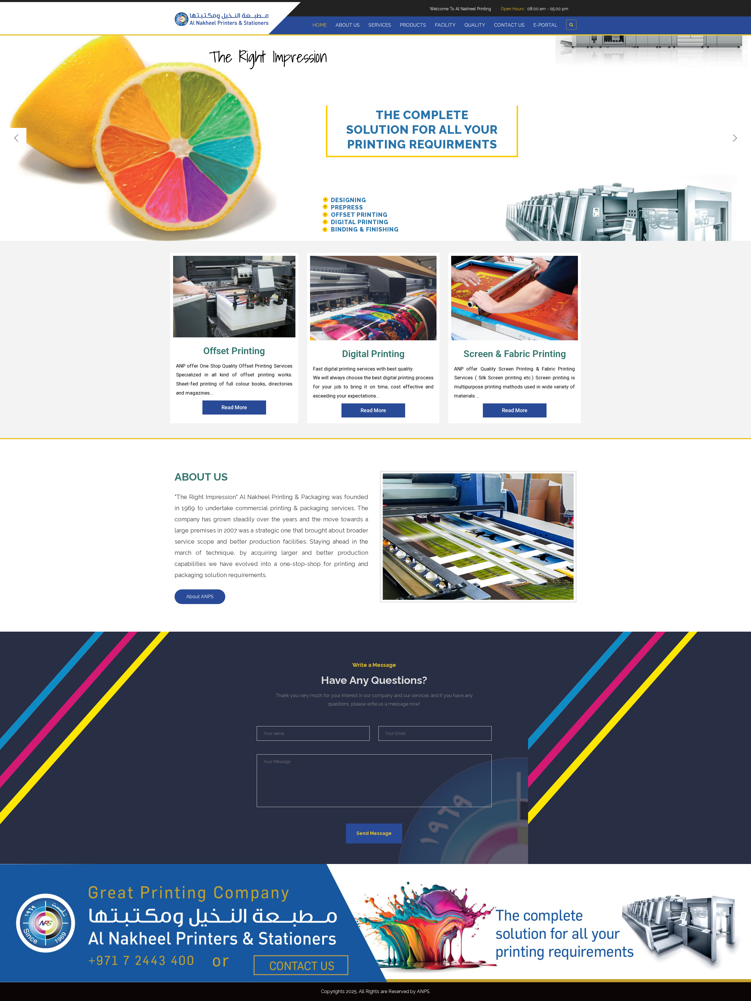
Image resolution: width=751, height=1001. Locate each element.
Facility (445, 25)
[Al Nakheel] (221, 18)
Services (379, 25)
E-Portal (545, 25)
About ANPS (200, 596)
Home (319, 25)
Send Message (374, 833)
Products (413, 25)
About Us (348, 25)
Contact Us (509, 25)
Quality (474, 25)
